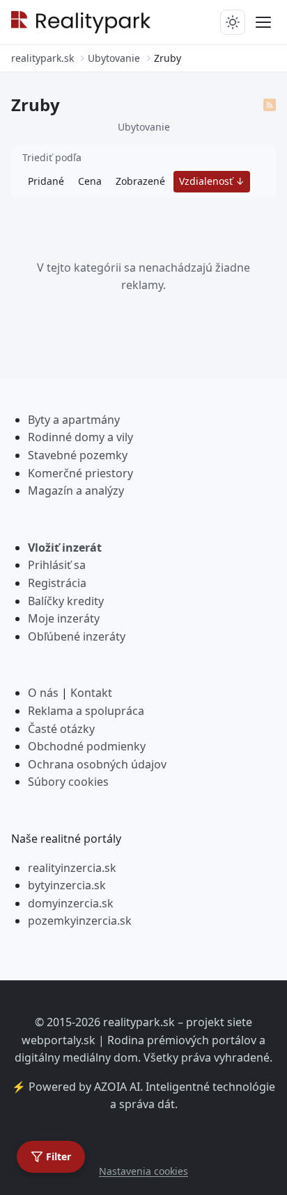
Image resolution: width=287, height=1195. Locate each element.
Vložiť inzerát (65, 547)
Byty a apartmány (74, 419)
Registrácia (57, 583)
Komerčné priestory (80, 473)
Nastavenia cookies (143, 1171)
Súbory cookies (68, 781)
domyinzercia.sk (71, 903)
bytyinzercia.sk (67, 885)
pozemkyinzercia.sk (80, 920)
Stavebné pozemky (77, 455)
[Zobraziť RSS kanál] (269, 105)
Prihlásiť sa (57, 564)
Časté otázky (61, 728)
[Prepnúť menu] (263, 22)
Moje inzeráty (64, 618)
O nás (43, 692)
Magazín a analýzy (76, 490)
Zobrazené (140, 181)
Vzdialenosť (207, 181)
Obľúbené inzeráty (76, 636)
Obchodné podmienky (87, 746)
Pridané (46, 181)
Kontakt (91, 692)
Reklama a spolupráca (86, 710)
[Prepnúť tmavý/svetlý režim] (232, 22)
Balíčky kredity (66, 601)
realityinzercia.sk (72, 867)
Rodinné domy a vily (80, 437)
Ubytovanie (144, 126)
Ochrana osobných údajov (97, 764)
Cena (90, 181)
